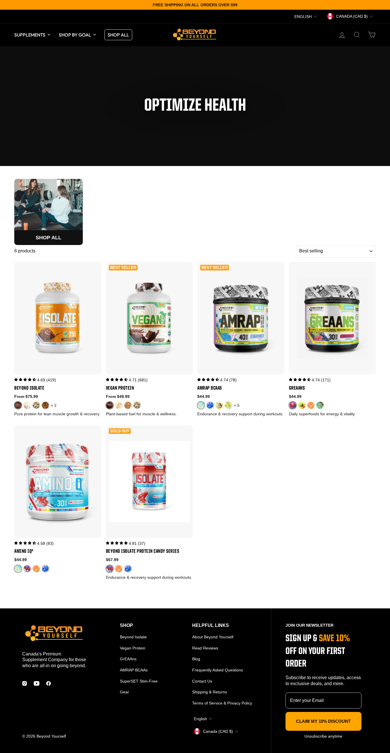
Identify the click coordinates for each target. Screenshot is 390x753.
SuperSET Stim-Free (139, 681)
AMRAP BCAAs (134, 670)
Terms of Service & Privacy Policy (222, 703)
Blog (196, 659)
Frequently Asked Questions (217, 670)
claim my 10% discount (323, 721)
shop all (118, 35)
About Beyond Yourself (212, 637)
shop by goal (75, 35)
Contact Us (202, 681)
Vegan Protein (132, 648)
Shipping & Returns (209, 692)
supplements (29, 35)
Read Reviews (205, 648)
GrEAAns (128, 659)
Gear (124, 692)
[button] (25, 380)
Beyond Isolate (133, 637)
